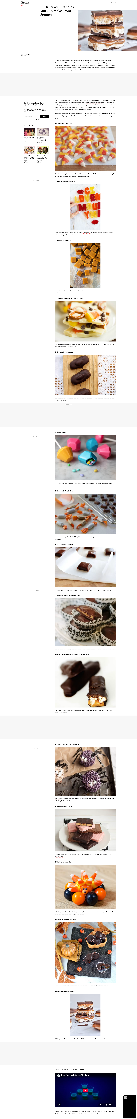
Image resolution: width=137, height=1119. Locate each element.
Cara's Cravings (103, 986)
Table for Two (59, 293)
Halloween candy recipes (72, 65)
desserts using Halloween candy (93, 102)
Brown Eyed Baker (95, 344)
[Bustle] (25, 2)
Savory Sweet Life (99, 710)
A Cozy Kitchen (78, 537)
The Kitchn (98, 174)
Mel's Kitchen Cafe (60, 590)
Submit (44, 116)
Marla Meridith (87, 912)
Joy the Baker (88, 398)
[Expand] (125, 1097)
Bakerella (82, 483)
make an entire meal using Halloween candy (84, 105)
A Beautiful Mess (87, 232)
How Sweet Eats (78, 1039)
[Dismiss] (135, 1097)
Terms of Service (45, 119)
